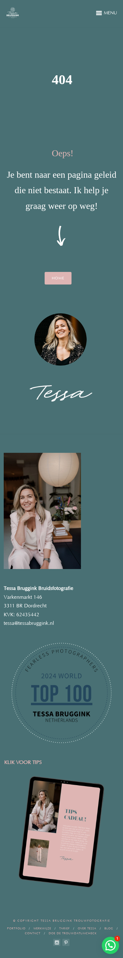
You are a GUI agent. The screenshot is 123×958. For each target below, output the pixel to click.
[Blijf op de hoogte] (56, 942)
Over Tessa (87, 928)
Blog (108, 928)
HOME (58, 278)
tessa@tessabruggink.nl (29, 623)
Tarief (64, 928)
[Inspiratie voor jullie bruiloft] (66, 942)
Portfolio (16, 928)
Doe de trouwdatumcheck (73, 933)
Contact (33, 933)
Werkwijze (42, 928)
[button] (110, 945)
